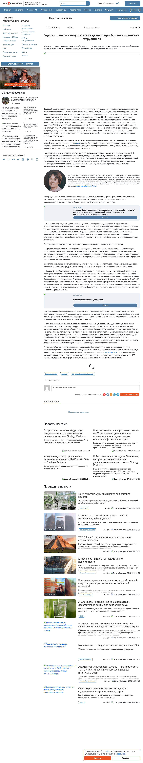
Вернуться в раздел (128, 18)
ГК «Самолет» (111, 352)
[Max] (37, 159)
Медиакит (109, 10)
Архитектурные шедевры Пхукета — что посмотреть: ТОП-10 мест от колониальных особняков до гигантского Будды (108, 669)
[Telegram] (18, 159)
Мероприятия (75, 10)
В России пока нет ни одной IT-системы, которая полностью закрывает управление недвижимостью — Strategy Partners (116, 461)
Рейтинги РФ (31, 10)
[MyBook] (32, 159)
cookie (107, 751)
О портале (19, 10)
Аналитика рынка (10, 52)
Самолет (64, 374)
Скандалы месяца (29, 44)
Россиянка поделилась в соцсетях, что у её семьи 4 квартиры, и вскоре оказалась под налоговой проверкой (107, 583)
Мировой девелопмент (27, 26)
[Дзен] (23, 159)
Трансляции (121, 10)
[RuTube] (8, 159)
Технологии (27, 48)
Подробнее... (121, 754)
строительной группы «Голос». (86, 186)
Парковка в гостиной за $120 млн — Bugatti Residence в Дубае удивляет (102, 517)
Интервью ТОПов (10, 37)
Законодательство (10, 33)
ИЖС (5, 48)
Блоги (24, 52)
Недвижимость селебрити (28, 33)
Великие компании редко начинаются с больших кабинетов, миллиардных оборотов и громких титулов (108, 625)
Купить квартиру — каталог (20, 64)
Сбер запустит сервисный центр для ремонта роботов (104, 495)
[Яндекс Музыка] (27, 159)
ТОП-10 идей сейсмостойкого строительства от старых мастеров (105, 538)
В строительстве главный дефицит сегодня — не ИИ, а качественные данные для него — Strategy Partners (64, 433)
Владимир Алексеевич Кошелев (82, 374)
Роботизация (8, 44)
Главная (7, 10)
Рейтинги (7, 29)
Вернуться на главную (60, 18)
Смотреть (59, 10)
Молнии (6, 25)
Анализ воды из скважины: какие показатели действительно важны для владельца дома (103, 603)
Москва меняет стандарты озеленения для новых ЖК (109, 645)
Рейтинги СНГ (46, 10)
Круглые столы (9, 56)
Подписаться (132, 3)
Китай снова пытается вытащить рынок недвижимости (100, 560)
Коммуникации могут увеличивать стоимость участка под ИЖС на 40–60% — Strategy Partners (66, 459)
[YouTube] (13, 159)
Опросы (87, 10)
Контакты (98, 10)
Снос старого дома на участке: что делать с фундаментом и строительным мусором (103, 690)
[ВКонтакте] (4, 159)
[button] (117, 394)
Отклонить (126, 758)
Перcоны (135, 10)
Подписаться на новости (78, 412)
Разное (24, 56)
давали (77, 143)
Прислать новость (104, 412)
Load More (92, 711)
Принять (97, 758)
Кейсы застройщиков (28, 39)
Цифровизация (9, 41)
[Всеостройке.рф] (13, 3)
